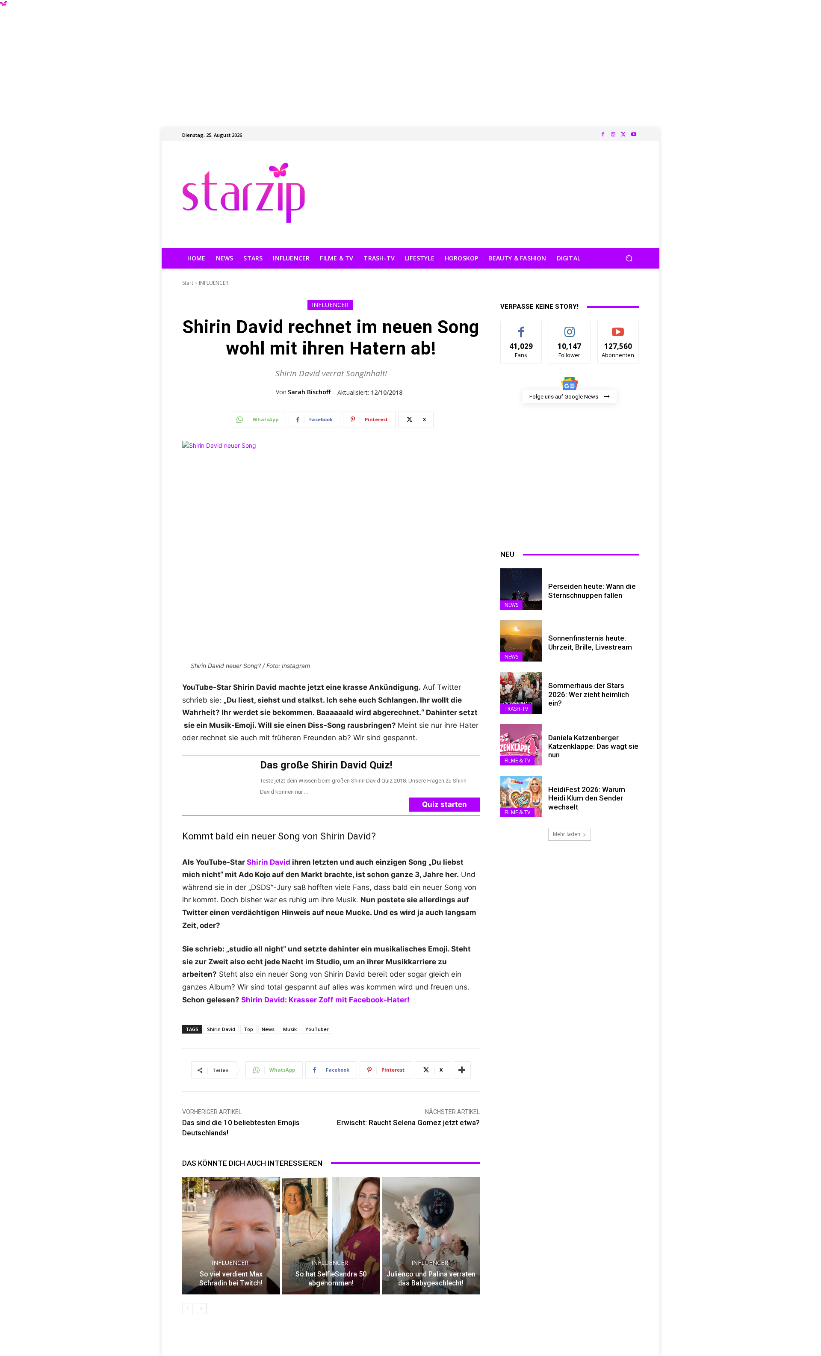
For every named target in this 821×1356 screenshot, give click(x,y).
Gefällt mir (521, 327)
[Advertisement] (410, 60)
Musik (290, 1029)
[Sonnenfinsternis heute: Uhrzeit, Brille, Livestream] (521, 641)
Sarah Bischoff (309, 392)
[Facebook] (603, 135)
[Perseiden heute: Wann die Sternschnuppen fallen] (521, 589)
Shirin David (269, 862)
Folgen (569, 327)
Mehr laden (566, 834)
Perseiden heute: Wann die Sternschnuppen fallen (592, 590)
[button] (629, 258)
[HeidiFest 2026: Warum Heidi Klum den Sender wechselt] (521, 796)
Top (248, 1029)
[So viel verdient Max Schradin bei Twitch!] (231, 1235)
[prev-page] (187, 1308)
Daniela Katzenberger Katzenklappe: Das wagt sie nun (593, 746)
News (268, 1029)
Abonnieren (618, 327)
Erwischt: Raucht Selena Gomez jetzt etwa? (408, 1122)
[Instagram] (613, 135)
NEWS (511, 605)
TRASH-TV (516, 708)
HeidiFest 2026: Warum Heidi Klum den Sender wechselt (586, 798)
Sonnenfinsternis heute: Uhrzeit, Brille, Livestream (590, 642)
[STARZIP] (243, 192)
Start (187, 283)
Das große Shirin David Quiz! (326, 765)
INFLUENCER (213, 283)
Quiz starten (444, 804)
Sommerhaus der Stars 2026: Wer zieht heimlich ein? (588, 694)
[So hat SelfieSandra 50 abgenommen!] (331, 1235)
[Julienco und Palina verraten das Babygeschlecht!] (431, 1235)
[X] (623, 135)
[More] (462, 1069)
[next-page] (201, 1308)
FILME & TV (517, 760)
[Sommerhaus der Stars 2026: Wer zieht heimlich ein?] (521, 692)
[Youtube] (634, 135)
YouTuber (317, 1029)
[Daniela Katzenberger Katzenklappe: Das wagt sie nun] (521, 744)
